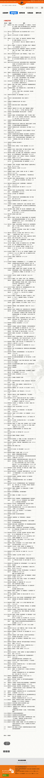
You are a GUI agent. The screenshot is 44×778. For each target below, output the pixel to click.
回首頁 (18, 770)
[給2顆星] (20, 763)
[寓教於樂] (38, 1)
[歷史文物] (35, 1)
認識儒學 (5, 13)
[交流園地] (42, 1)
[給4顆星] (24, 763)
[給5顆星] (26, 763)
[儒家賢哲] (11, 1)
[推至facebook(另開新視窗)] (26, 8)
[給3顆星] (22, 763)
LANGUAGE (36, 0)
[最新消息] (8, 1)
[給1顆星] (18, 763)
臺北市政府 (40, 0)
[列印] (32, 8)
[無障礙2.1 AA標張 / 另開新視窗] (5, 776)
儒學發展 (9, 5)
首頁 (3, 5)
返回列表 (7, 743)
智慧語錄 (30, 13)
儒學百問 (38, 13)
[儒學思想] (14, 1)
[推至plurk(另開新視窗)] (30, 8)
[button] (22, 7)
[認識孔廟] (1, 1)
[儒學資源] (32, 1)
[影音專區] (29, 1)
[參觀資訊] (5, 1)
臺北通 (42, 0)
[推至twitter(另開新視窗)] (28, 8)
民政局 (38, 0)
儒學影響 (22, 13)
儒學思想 (6, 5)
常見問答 (34, 0)
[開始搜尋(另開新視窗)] (42, 7)
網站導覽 (32, 0)
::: (1, 5)
